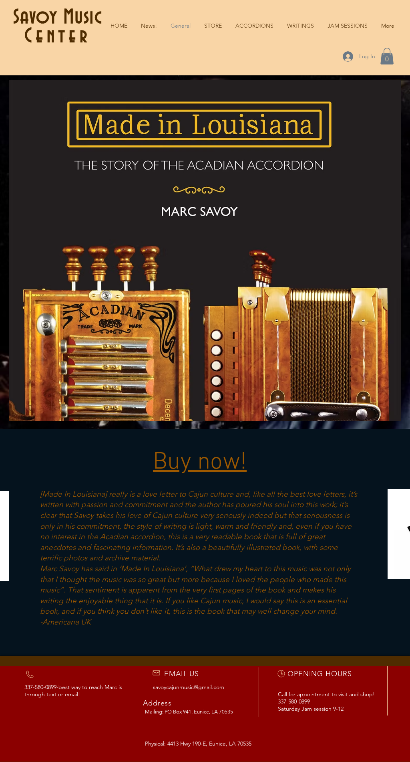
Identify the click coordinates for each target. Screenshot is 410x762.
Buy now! (200, 462)
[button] (300, 25)
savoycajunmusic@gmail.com (188, 687)
